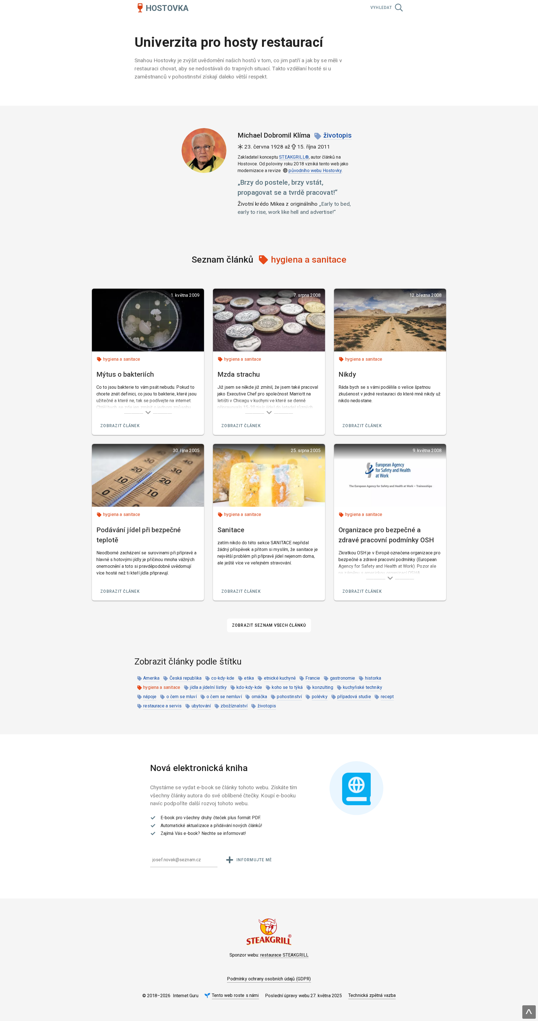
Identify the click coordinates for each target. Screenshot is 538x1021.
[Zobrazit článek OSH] (390, 475)
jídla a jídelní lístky (208, 687)
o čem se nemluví (224, 696)
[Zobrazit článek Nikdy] (390, 320)
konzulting (322, 687)
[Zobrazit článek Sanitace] (269, 475)
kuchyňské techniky (362, 687)
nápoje (149, 696)
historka (373, 678)
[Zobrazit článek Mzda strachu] (269, 320)
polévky (320, 696)
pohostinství (289, 696)
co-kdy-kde (222, 678)
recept (387, 696)
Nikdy (347, 374)
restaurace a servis (162, 706)
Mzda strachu (238, 374)
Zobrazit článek (120, 425)
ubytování (201, 706)
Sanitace (230, 530)
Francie (312, 678)
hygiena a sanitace (121, 359)
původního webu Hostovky (315, 170)
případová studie (354, 696)
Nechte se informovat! (223, 833)
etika (249, 678)
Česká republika (185, 678)
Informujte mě (254, 860)
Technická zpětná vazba (372, 995)
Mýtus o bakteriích (125, 374)
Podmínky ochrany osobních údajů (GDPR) (269, 978)
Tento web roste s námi (235, 995)
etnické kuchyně (280, 678)
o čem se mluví (181, 696)
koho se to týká (287, 687)
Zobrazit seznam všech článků (269, 625)
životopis (337, 135)
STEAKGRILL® (294, 157)
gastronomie (342, 678)
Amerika (151, 678)
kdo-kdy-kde (249, 687)
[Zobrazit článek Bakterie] (148, 320)
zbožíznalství (234, 706)
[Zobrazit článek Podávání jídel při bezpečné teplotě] (148, 475)
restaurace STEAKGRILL (284, 955)
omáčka (259, 696)
